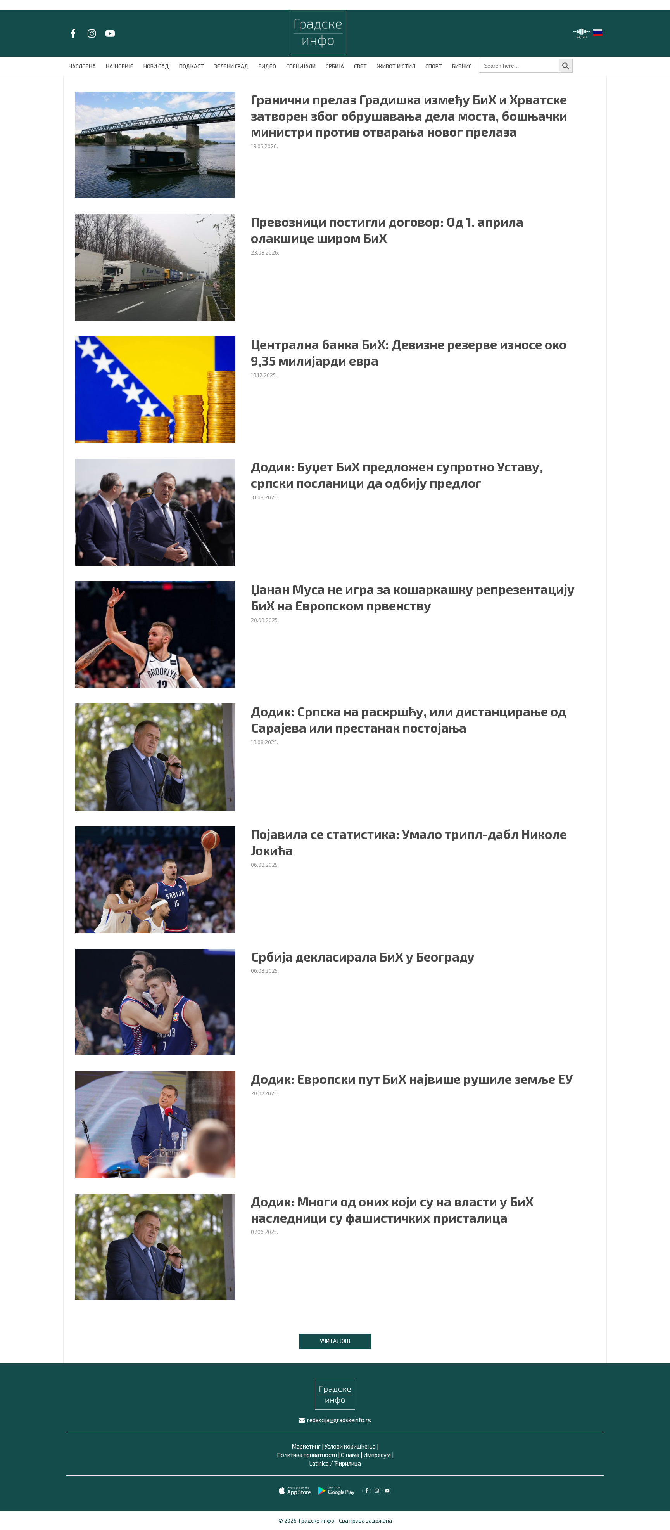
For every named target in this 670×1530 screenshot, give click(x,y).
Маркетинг (306, 1446)
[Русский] (598, 31)
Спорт (433, 66)
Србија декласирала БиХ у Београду (363, 956)
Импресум (377, 1454)
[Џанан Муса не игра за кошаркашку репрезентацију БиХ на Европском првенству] (155, 634)
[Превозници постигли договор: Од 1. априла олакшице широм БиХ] (155, 266)
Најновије (119, 66)
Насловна (82, 66)
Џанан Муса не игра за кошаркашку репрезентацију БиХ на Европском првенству (413, 597)
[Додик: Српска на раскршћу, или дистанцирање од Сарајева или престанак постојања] (155, 756)
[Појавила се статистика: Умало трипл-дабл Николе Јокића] (155, 878)
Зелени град (231, 66)
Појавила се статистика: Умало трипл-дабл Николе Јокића (409, 842)
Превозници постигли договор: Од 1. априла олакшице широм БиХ (387, 230)
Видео (267, 66)
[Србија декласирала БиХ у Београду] (155, 1001)
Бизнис (462, 66)
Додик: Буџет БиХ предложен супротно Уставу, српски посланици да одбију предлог (397, 474)
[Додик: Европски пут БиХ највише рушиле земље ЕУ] (155, 1123)
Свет (360, 66)
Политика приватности (307, 1454)
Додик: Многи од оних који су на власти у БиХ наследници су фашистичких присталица (392, 1209)
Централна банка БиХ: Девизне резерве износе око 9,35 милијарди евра (408, 352)
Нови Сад (156, 66)
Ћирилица (347, 1463)
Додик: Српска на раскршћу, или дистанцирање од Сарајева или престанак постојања (408, 719)
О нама (350, 1454)
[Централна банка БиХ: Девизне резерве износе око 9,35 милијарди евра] (155, 388)
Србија (335, 66)
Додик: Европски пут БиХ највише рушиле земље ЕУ (412, 1078)
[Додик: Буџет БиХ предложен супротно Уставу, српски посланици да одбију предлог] (155, 511)
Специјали (301, 66)
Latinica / (321, 1463)
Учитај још (335, 1341)
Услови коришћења (350, 1446)
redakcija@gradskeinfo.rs (339, 1419)
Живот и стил (396, 66)
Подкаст (191, 66)
